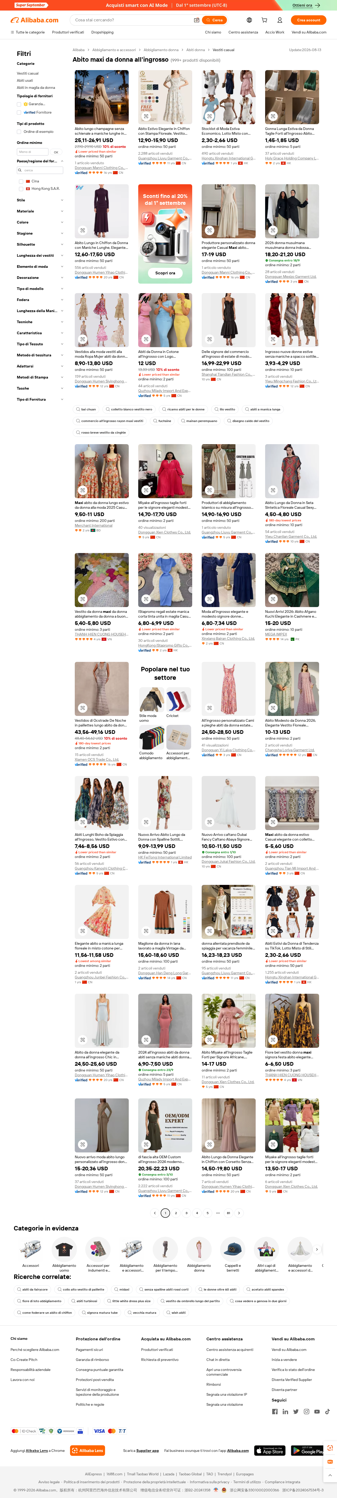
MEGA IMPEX (276, 634)
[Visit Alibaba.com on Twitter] (296, 1411)
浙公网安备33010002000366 (254, 1490)
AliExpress (93, 1474)
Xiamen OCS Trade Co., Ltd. (97, 759)
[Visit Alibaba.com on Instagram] (306, 1411)
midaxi (124, 1289)
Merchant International (93, 525)
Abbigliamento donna (161, 50)
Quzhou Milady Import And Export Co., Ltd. (165, 391)
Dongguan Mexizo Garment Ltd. (290, 276)
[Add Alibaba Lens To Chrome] (87, 1450)
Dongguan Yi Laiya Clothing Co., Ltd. (229, 750)
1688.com (114, 1474)
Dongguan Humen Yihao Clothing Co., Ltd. (102, 272)
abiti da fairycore (35, 1289)
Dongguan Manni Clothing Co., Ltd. (102, 168)
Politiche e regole (90, 1404)
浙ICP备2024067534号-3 (303, 1490)
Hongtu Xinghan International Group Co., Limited (229, 158)
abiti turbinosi (87, 1301)
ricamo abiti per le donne (186, 409)
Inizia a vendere (284, 1360)
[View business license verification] (216, 1490)
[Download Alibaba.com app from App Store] (270, 1450)
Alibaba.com (238, 1450)
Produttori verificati (157, 1349)
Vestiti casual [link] (223, 50)
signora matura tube (102, 1313)
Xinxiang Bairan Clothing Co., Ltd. (228, 638)
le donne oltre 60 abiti (220, 1289)
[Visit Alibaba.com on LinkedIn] (285, 1411)
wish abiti (179, 1313)
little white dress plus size (131, 1301)
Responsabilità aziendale (31, 1370)
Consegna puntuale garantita (99, 1370)
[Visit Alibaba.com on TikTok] (327, 1411)
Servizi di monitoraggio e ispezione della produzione (97, 1392)
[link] (330, 1448)
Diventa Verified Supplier (292, 1380)
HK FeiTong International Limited (165, 857)
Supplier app (147, 1450)
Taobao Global (190, 1474)
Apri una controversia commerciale (223, 1372)
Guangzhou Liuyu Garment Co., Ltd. (165, 158)
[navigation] (40, 632)
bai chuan (88, 409)
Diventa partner (284, 1390)
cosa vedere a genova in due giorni (260, 1301)
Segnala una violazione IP (226, 1394)
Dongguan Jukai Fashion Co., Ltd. (228, 861)
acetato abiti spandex (268, 1289)
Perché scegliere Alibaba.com (35, 1349)
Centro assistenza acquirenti (229, 1349)
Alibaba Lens (37, 1450)
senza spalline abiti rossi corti (167, 1289)
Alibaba (79, 50)
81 (228, 1213)
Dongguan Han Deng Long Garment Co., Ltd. (165, 973)
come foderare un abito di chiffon (47, 1313)
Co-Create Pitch (24, 1360)
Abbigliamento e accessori (114, 50)
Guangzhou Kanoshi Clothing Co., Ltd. (102, 868)
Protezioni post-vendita (95, 1380)
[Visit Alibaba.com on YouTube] (317, 1411)
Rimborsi (213, 1384)
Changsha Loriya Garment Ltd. (290, 750)
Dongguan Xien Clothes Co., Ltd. (164, 532)
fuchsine (164, 421)
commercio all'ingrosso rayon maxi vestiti (112, 421)
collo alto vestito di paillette (83, 1289)
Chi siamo (19, 1338)
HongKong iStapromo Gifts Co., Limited (165, 645)
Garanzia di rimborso (92, 1360)
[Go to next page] (239, 1213)
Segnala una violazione (224, 1404)
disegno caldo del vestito (250, 421)
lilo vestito (227, 409)
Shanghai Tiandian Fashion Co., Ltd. (229, 374)
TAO (209, 1474)
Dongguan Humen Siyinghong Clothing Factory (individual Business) (102, 381)
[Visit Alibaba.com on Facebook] (275, 1411)
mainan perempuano (201, 421)
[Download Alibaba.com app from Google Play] (308, 1450)
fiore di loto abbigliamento (41, 1301)
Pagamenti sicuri (89, 1349)
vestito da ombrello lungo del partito (193, 1301)
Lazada (168, 1474)
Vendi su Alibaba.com (289, 1349)
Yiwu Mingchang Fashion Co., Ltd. (292, 381)
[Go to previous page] (155, 1213)
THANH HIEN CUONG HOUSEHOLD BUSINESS (102, 634)
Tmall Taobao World (142, 1474)
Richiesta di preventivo (160, 1360)
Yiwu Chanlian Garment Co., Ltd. (291, 536)
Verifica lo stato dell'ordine (293, 1370)
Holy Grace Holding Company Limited (292, 158)
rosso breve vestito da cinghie (103, 432)
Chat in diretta (218, 1360)
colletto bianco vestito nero (131, 409)
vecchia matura (144, 1313)
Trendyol (224, 1474)
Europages (245, 1474)
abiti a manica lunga (265, 409)
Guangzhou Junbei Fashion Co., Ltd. (102, 977)
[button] (197, 20)
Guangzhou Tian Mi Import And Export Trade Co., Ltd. (292, 868)
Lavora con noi (22, 1380)
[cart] (265, 21)
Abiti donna (195, 50)
